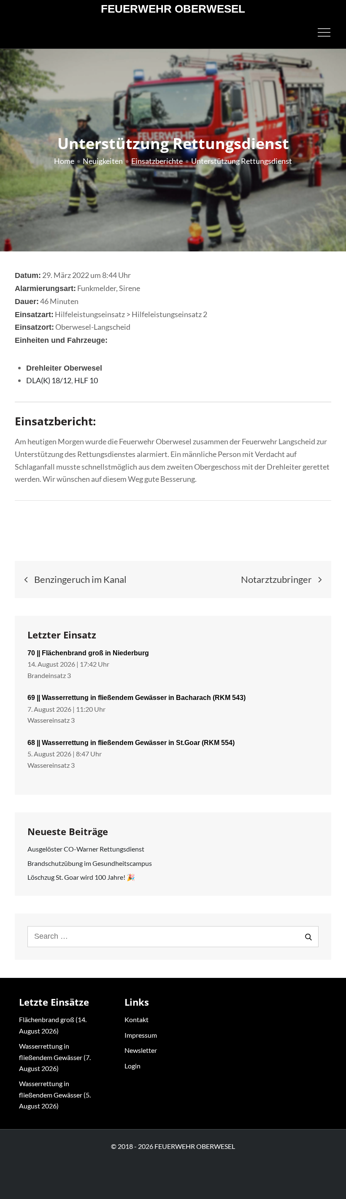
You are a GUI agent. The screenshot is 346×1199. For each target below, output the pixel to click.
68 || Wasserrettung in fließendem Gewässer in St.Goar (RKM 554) (131, 742)
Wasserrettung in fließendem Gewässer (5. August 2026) (55, 1094)
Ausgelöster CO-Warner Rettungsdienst (85, 849)
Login (132, 1066)
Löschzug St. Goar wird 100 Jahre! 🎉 (81, 877)
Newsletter (140, 1050)
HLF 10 (86, 380)
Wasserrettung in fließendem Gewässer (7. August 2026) (55, 1057)
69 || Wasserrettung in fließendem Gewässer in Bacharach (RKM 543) (136, 697)
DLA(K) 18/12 (48, 380)
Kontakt (136, 1019)
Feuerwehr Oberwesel (173, 9)
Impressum (140, 1035)
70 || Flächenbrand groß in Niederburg (88, 653)
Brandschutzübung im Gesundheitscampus (89, 863)
